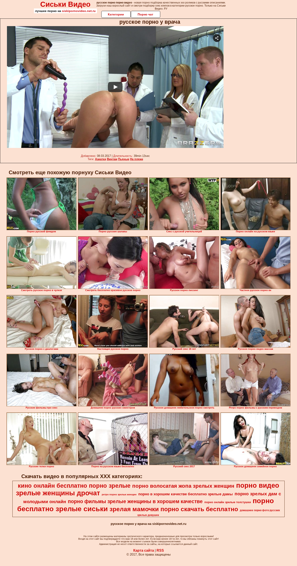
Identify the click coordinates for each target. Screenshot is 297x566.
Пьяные (123, 159)
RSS (160, 550)
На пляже (136, 159)
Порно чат (145, 14)
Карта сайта (143, 550)
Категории (116, 14)
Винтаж (112, 159)
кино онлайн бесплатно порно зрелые (74, 485)
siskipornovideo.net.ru (79, 11)
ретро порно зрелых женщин (119, 494)
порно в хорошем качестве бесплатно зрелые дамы (185, 494)
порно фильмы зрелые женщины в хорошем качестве (135, 501)
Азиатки (100, 159)
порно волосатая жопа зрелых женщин (183, 486)
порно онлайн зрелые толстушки (227, 502)
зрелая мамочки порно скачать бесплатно (174, 509)
